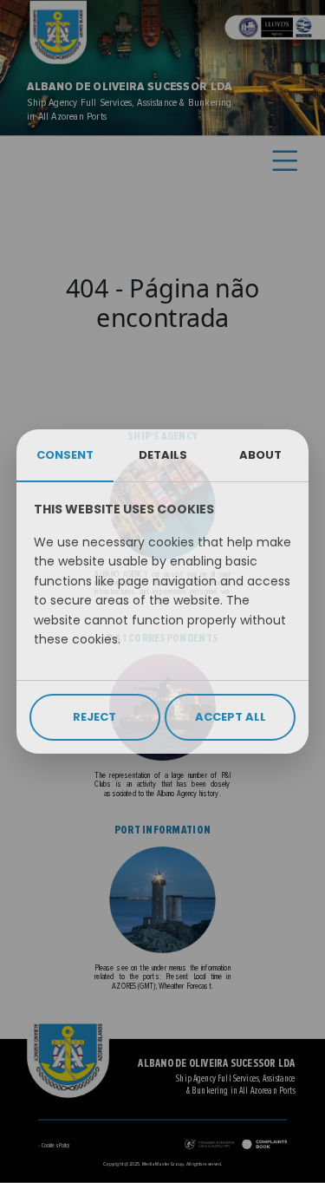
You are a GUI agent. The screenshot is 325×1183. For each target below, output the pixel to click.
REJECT (94, 717)
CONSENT (65, 455)
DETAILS (163, 455)
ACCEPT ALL (230, 717)
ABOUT (260, 455)
